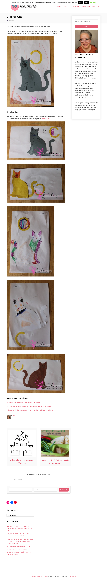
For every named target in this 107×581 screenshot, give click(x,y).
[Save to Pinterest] (2, 292)
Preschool (13, 420)
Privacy (33, 576)
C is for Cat (45, 119)
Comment (63, 490)
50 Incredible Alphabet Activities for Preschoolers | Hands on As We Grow (30, 406)
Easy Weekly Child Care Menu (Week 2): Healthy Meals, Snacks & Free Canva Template (20, 541)
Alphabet (8, 420)
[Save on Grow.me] (2, 296)
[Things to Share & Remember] (31, 6)
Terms (46, 576)
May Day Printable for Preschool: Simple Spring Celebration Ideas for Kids (19, 528)
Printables (18, 420)
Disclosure (39, 576)
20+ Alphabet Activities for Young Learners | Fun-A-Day (24, 402)
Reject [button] (86, 2)
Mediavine (73, 576)
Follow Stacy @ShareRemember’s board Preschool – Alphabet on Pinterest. (30, 410)
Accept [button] (80, 2)
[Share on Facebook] (2, 289)
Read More (92, 2)
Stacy (14, 415)
